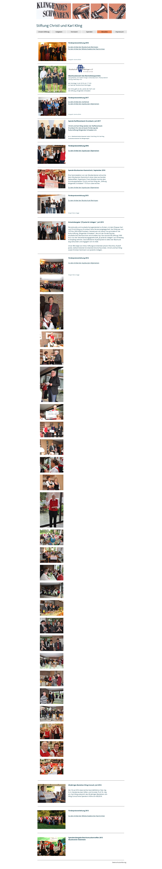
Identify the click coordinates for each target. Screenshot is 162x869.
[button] (52, 106)
